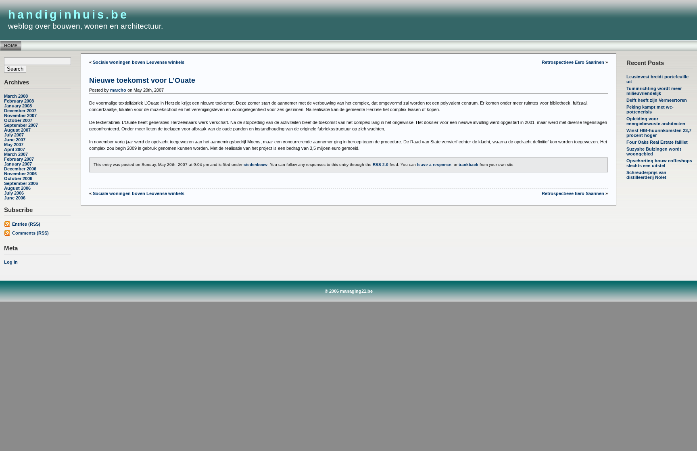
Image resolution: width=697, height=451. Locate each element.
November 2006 (20, 173)
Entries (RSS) (26, 224)
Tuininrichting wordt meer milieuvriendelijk (654, 91)
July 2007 (14, 134)
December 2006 (20, 168)
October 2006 (18, 178)
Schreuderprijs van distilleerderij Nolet (646, 175)
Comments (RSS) (30, 233)
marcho (118, 90)
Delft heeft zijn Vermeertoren (656, 100)
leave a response (434, 164)
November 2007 (20, 115)
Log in (11, 262)
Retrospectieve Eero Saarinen (573, 62)
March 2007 (16, 154)
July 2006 (14, 193)
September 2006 (21, 183)
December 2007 (20, 110)
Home (10, 45)
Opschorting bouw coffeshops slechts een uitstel (659, 163)
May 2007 (13, 144)
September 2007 (21, 125)
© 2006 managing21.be (349, 291)
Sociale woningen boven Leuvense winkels (138, 62)
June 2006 (14, 197)
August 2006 (17, 188)
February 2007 (19, 159)
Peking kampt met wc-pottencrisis (650, 109)
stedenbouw (255, 164)
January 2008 (18, 105)
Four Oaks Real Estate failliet (657, 142)
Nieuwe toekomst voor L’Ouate (142, 80)
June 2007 (14, 139)
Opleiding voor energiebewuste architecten (655, 121)
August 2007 (17, 130)
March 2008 (16, 96)
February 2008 (19, 101)
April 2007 (14, 149)
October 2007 (18, 120)
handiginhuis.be (68, 14)
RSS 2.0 (380, 164)
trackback (468, 164)
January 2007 (18, 164)
